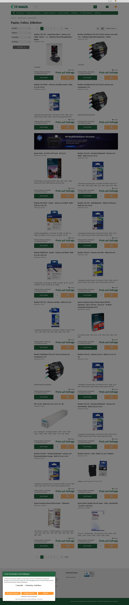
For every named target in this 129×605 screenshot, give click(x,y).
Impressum (40, 599)
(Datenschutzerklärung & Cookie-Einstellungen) (15, 582)
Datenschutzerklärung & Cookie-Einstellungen (26, 599)
